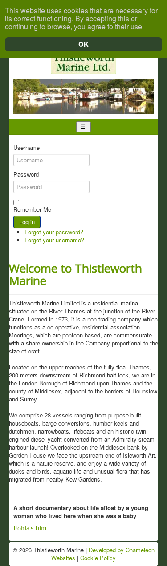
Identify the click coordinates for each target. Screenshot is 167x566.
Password (26, 174)
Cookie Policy (98, 558)
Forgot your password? (53, 232)
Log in (27, 221)
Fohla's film (29, 528)
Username (26, 148)
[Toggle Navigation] (83, 126)
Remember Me (32, 209)
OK (83, 44)
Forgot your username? (54, 240)
